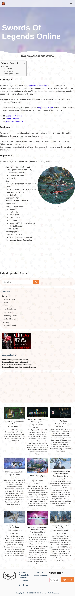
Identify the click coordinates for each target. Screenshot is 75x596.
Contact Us (38, 572)
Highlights (9, 71)
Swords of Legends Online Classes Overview (19, 367)
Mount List (7, 302)
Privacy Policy (24, 575)
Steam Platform (12, 119)
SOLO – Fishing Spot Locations (37, 477)
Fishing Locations (10, 325)
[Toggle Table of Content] (22, 63)
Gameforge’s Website (14, 116)
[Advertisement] (37, 258)
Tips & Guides (37, 425)
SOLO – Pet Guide (60, 421)
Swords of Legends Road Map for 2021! (14, 527)
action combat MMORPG (37, 85)
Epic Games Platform (14, 121)
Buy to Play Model (45, 108)
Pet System (8, 312)
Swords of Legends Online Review (15, 359)
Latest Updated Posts (11, 74)
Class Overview (9, 299)
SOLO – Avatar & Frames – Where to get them (37, 421)
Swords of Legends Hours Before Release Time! (60, 472)
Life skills (5, 322)
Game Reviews (14, 427)
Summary (6, 66)
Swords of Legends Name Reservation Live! (37, 528)
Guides (4, 296)
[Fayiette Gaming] (3, 3)
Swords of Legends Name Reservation (60, 527)
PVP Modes (8, 306)
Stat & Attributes (10, 309)
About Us (22, 572)
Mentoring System (10, 316)
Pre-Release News (60, 476)
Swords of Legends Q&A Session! (15, 362)
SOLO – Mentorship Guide (14, 472)
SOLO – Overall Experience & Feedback (17, 364)
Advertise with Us (41, 576)
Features (9, 69)
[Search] (36, 282)
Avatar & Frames (10, 319)
